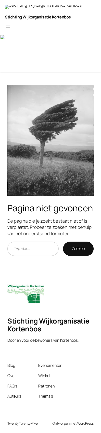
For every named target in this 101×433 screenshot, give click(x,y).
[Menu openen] (8, 27)
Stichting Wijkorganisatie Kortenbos (38, 17)
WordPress (85, 423)
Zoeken (78, 248)
